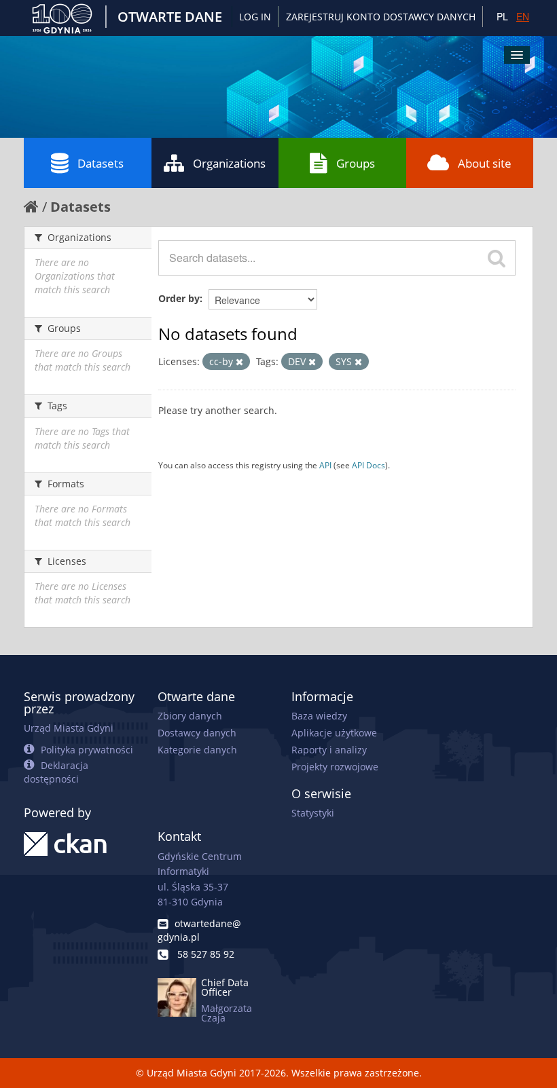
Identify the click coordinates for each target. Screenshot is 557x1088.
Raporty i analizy (329, 749)
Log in (255, 16)
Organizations (229, 163)
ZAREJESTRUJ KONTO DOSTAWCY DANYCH (380, 16)
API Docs (368, 464)
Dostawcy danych (197, 732)
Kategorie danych (197, 749)
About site (484, 163)
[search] (496, 258)
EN (522, 16)
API (325, 464)
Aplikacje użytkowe (334, 732)
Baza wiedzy (319, 715)
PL (502, 16)
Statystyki (312, 812)
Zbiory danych (190, 715)
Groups (355, 163)
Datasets (100, 163)
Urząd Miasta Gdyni (68, 727)
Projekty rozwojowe (334, 766)
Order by (179, 298)
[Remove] (239, 362)
